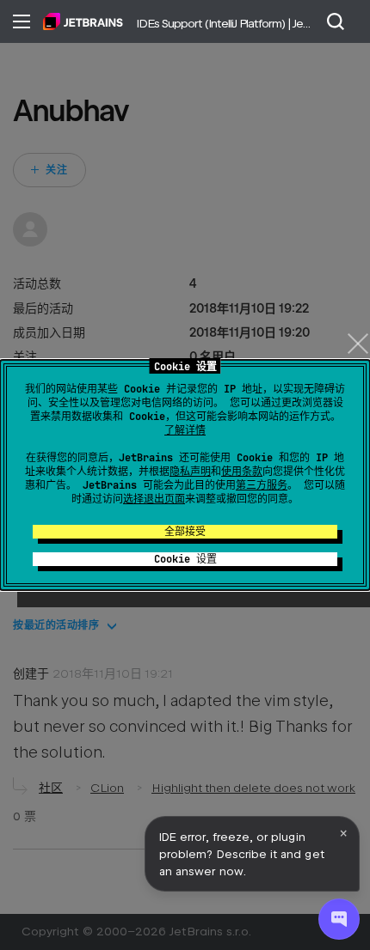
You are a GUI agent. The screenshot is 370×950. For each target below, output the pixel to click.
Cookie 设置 (185, 559)
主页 (83, 21)
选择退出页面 (154, 499)
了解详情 (185, 430)
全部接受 (185, 532)
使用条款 (241, 471)
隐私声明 (190, 471)
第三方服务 (261, 485)
